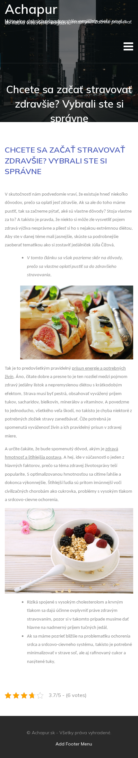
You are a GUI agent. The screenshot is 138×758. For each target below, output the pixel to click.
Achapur (31, 9)
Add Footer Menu (74, 744)
